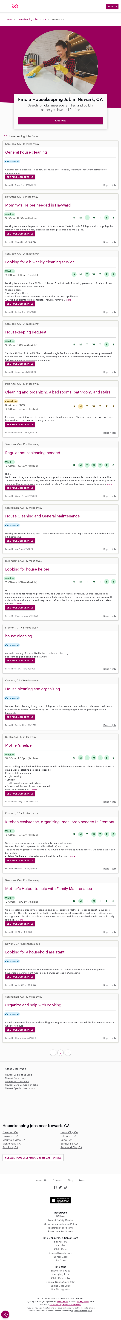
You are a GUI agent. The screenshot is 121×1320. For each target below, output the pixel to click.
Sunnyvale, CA (69, 1143)
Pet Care (60, 1260)
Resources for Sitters (60, 1231)
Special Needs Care (60, 1252)
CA (44, 19)
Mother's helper (19, 745)
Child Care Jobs (60, 1278)
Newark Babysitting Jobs (18, 1074)
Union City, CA (69, 1132)
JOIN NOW (60, 120)
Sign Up (112, 6)
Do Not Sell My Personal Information (65, 1304)
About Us (41, 1180)
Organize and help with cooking (33, 1005)
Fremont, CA (10, 1132)
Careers (57, 1180)
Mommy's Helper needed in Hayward (38, 205)
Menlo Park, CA (12, 1143)
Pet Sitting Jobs (60, 1289)
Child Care (60, 1249)
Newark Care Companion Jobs (21, 1084)
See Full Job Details (20, 177)
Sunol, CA (66, 1139)
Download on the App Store (60, 1200)
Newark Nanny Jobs (15, 1078)
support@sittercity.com (81, 1310)
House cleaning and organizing (32, 688)
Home (9, 19)
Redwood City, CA (71, 1147)
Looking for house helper (27, 569)
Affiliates (60, 1216)
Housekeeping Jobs (28, 19)
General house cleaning (26, 152)
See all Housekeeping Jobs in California (33, 1157)
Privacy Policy (83, 1301)
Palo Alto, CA (68, 1135)
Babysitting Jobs (60, 1270)
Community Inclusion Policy (60, 1223)
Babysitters (60, 1241)
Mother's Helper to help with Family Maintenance (48, 888)
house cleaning (18, 636)
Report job (109, 185)
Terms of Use (62, 1301)
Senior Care (61, 1256)
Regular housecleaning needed (32, 452)
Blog (70, 1180)
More (68, 299)
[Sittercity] (15, 6)
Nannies (60, 1245)
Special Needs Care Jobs (60, 1281)
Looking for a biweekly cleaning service (40, 262)
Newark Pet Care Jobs (17, 1081)
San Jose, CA (10, 1147)
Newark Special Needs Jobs (20, 1088)
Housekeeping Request (25, 332)
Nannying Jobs (60, 1274)
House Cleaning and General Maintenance (42, 516)
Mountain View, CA (14, 1139)
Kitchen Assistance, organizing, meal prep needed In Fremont (60, 821)
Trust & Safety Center (60, 1220)
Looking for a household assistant (35, 952)
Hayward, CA (10, 1135)
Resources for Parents (60, 1227)
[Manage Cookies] (5, 1314)
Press (82, 1180)
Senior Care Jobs (60, 1285)
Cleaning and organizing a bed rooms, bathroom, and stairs (57, 392)
